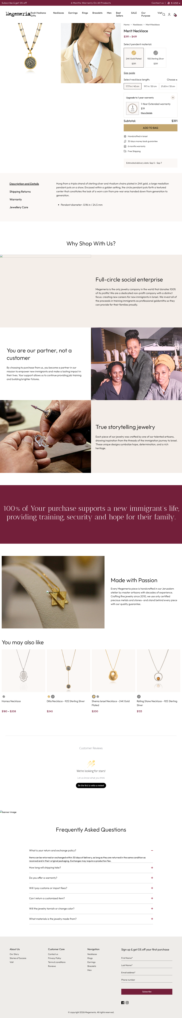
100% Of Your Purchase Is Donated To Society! (91, 3)
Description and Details (24, 183)
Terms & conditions (56, 962)
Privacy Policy (54, 958)
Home (127, 24)
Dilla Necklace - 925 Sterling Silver (66, 701)
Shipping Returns (20, 191)
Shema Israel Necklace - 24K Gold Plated (111, 703)
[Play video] (53, 592)
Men (109, 12)
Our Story (14, 954)
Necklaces (58, 12)
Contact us (158, 2)
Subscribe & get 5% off (14, 2)
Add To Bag (150, 127)
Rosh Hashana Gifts (38, 14)
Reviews (52, 966)
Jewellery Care (19, 207)
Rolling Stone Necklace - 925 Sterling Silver (157, 703)
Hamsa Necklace (11, 701)
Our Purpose (145, 14)
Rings (85, 12)
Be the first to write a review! (91, 785)
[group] (134, 58)
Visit (160, 12)
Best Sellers (119, 14)
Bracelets (97, 12)
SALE (134, 12)
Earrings (72, 12)
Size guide (129, 72)
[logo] (18, 14)
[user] (169, 14)
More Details (146, 113)
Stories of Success (18, 958)
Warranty (16, 199)
